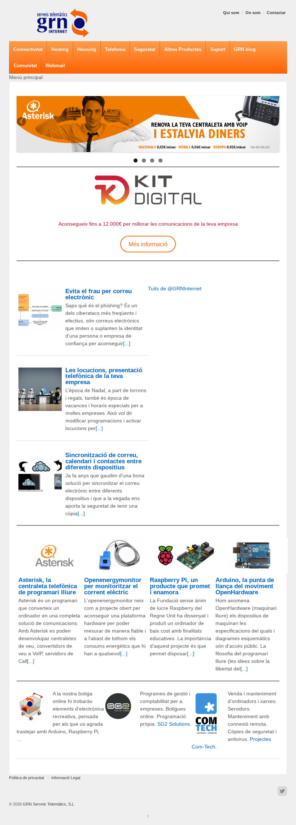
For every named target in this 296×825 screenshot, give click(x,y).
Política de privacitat (26, 778)
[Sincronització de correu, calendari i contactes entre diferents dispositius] (40, 474)
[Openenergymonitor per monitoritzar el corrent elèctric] (120, 556)
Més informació (148, 244)
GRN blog (245, 49)
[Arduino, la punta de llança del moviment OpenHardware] (252, 556)
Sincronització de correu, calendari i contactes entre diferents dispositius (103, 461)
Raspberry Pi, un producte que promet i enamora (180, 586)
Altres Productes (182, 49)
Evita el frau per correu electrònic (98, 294)
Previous (22, 122)
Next (274, 122)
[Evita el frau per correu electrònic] (40, 310)
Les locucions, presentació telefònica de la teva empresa (103, 376)
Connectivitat (28, 49)
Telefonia (115, 49)
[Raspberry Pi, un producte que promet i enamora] (186, 556)
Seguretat (144, 49)
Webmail (55, 65)
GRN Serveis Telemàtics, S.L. (48, 804)
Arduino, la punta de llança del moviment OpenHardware (245, 586)
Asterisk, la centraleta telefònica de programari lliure (47, 586)
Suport (217, 49)
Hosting (60, 49)
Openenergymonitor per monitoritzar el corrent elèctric (113, 586)
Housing (86, 49)
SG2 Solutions (173, 724)
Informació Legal (65, 778)
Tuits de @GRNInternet (174, 288)
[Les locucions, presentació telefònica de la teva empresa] (40, 389)
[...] (126, 343)
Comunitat (25, 65)
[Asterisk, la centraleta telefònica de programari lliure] (54, 556)
